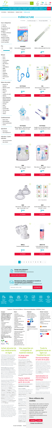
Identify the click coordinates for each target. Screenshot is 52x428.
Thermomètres (6, 110)
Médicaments (5, 8)
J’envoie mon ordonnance (18, 275)
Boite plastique (6, 121)
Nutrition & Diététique (15, 8)
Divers (4, 58)
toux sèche (9, 392)
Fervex (11, 396)
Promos (48, 8)
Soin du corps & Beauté (24, 8)
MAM (4, 68)
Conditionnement (5, 117)
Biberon (4, 89)
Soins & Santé (10, 8)
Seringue (4, 103)
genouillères (29, 361)
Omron (4, 71)
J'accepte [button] (32, 420)
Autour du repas (6, 39)
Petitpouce (5, 75)
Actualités (16, 313)
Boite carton (5, 119)
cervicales (20, 365)
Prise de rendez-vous (18, 315)
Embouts (5, 91)
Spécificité (4, 128)
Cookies (16, 326)
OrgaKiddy (5, 73)
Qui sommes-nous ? (5, 322)
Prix (2, 46)
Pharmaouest (6, 76)
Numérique (5, 131)
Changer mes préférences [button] (36, 423)
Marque (3, 55)
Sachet (4, 124)
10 (40, 262)
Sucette (4, 107)
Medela (4, 70)
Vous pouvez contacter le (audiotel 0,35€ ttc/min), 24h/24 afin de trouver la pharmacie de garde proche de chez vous (19, 342)
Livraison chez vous (44, 323)
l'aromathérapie (44, 386)
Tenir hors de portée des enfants (7, 141)
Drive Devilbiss (6, 60)
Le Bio (45, 8)
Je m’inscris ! (37, 287)
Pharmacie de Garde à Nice (19, 331)
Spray (4, 105)
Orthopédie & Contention (36, 8)
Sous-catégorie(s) (6, 23)
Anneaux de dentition (5, 85)
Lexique (16, 317)
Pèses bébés (5, 102)
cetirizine (13, 394)
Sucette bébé (6, 108)
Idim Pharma (5, 63)
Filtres (4, 92)
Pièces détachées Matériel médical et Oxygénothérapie (7, 99)
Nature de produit (5, 82)
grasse (13, 392)
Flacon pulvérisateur (7, 123)
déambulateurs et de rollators (23, 386)
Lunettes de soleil (7, 94)
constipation (3, 394)
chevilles (31, 365)
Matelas (4, 95)
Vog (3, 78)
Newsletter (3, 323)
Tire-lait (4, 25)
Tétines (4, 113)
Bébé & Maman (19, 8)
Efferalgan (3, 390)
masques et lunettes (21, 421)
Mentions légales (17, 323)
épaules (23, 365)
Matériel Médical (41, 8)
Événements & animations (19, 316)
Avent (4, 57)
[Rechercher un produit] (31, 3)
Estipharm (5, 62)
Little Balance (6, 67)
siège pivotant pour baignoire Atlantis (24, 405)
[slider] (2, 51)
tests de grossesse (12, 400)
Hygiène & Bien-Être (30, 8)
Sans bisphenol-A (6, 132)
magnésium (4, 401)
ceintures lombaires (21, 362)
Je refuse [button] (39, 420)
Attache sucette (6, 87)
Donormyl (2, 398)
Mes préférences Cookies (19, 327)
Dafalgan (9, 390)
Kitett (4, 65)
